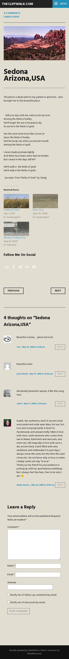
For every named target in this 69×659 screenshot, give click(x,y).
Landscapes (11, 17)
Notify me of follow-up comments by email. (33, 595)
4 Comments (12, 13)
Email (11, 575)
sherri (19, 403)
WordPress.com (34, 653)
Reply (60, 347)
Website (11, 583)
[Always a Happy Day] (16, 229)
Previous (14, 291)
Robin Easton (23, 485)
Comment (13, 527)
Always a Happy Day (15, 238)
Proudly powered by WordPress (24, 650)
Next (58, 291)
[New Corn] (45, 201)
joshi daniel (22, 374)
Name (11, 566)
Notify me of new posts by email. (27, 602)
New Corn (38, 210)
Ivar (18, 347)
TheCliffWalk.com (17, 4)
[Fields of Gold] (16, 201)
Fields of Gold (11, 210)
